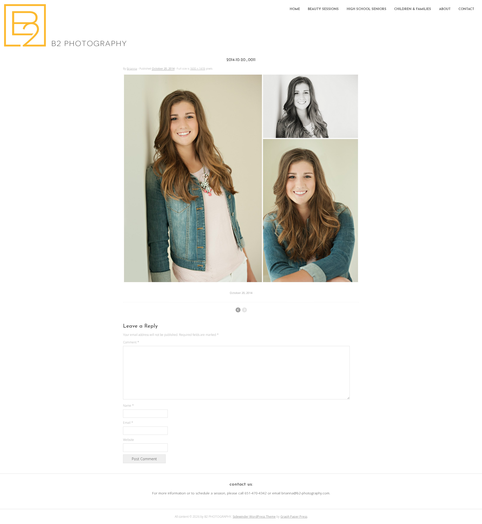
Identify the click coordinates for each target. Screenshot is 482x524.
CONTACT (466, 9)
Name (128, 405)
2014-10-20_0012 (237, 309)
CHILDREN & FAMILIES (412, 9)
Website (128, 440)
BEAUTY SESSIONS (323, 9)
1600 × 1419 (197, 68)
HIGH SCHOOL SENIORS (366, 9)
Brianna (132, 68)
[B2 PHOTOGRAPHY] (67, 45)
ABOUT (445, 9)
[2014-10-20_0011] (241, 281)
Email (128, 423)
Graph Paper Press (293, 516)
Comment (131, 342)
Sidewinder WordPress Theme (254, 516)
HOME (295, 9)
